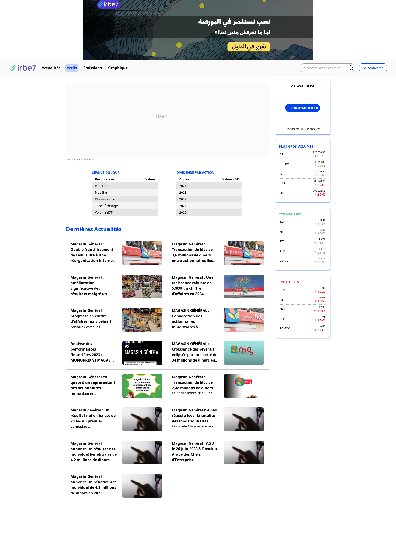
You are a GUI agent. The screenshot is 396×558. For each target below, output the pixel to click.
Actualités (51, 67)
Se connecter (373, 68)
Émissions (92, 67)
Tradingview (87, 159)
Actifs (72, 67)
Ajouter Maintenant (305, 108)
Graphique (118, 67)
